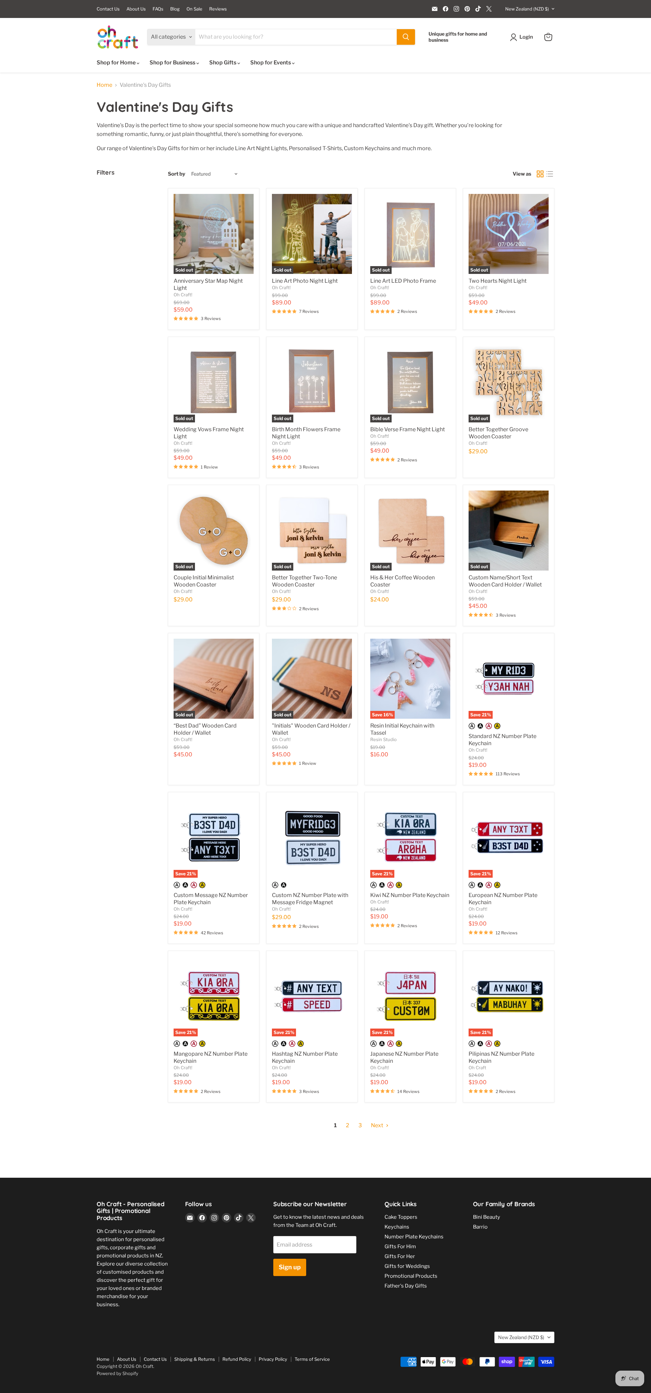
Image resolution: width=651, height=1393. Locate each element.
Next (377, 1125)
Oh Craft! (183, 294)
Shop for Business (173, 62)
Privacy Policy (273, 1359)
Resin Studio (383, 739)
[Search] (406, 37)
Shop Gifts (223, 62)
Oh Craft (477, 1067)
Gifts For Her (399, 1256)
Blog (175, 9)
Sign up (290, 1267)
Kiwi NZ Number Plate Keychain (409, 895)
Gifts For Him (400, 1246)
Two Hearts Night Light (498, 281)
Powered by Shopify (117, 1373)
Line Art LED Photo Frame (403, 281)
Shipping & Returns (194, 1359)
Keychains (396, 1227)
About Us (136, 9)
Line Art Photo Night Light (305, 281)
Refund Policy (236, 1359)
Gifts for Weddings (407, 1266)
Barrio (480, 1227)
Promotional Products (410, 1276)
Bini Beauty (486, 1217)
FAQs (158, 9)
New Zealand (527, 9)
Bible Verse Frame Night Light (407, 429)
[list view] (549, 174)
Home (104, 85)
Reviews (218, 9)
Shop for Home (117, 62)
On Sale (194, 9)
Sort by (176, 174)
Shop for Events (271, 62)
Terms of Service (312, 1359)
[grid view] (540, 174)
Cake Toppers (400, 1217)
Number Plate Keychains (413, 1237)
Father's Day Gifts (405, 1286)
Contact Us (108, 9)
